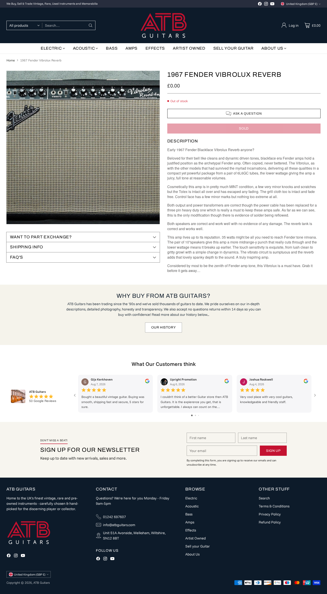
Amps (189, 522)
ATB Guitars (41, 583)
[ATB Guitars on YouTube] (272, 4)
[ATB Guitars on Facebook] (260, 4)
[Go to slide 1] (192, 415)
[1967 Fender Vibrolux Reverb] (83, 147)
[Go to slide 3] (198, 415)
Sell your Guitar (197, 546)
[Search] (90, 25)
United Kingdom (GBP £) (301, 4)
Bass (188, 514)
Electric (191, 498)
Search (264, 498)
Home (10, 60)
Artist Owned (195, 538)
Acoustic (192, 506)
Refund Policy (270, 522)
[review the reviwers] (147, 382)
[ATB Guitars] (164, 25)
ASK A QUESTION (247, 113)
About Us (192, 554)
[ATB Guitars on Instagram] (266, 4)
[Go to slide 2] (195, 415)
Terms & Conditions (274, 506)
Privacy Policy (270, 514)
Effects (190, 530)
